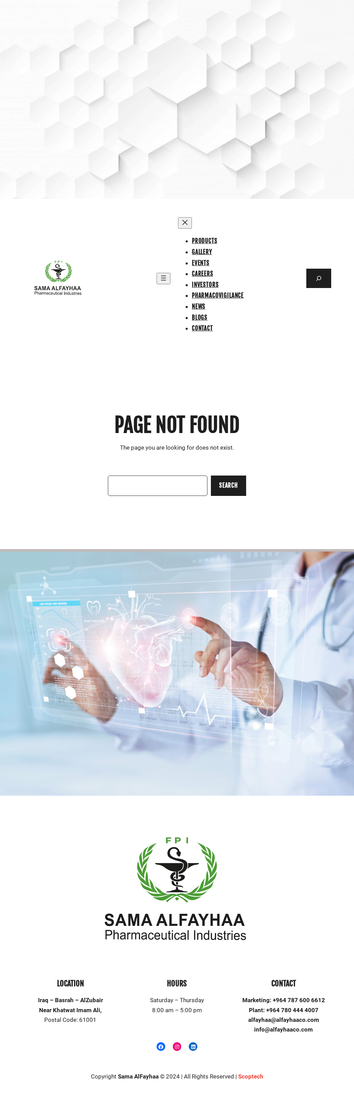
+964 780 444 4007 (292, 1010)
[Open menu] (163, 278)
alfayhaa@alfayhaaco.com (283, 1020)
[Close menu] (185, 223)
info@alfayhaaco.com (283, 1029)
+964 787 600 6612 (299, 1000)
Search (228, 485)
